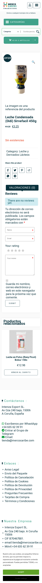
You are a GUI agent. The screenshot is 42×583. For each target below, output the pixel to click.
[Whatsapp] (7, 176)
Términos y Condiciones (20, 501)
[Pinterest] (21, 170)
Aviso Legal (12, 469)
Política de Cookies (16, 481)
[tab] (22, 188)
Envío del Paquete (16, 473)
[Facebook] (7, 170)
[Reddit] (29, 170)
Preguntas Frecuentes (19, 493)
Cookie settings (21, 578)
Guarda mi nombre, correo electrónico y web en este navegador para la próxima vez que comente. (21, 290)
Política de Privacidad (18, 489)
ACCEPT (21, 572)
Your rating (12, 245)
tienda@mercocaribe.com (18, 440)
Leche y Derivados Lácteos (18, 153)
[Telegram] (15, 176)
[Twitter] (15, 170)
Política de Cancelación (19, 477)
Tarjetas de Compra (17, 497)
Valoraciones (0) (22, 187)
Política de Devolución (18, 485)
